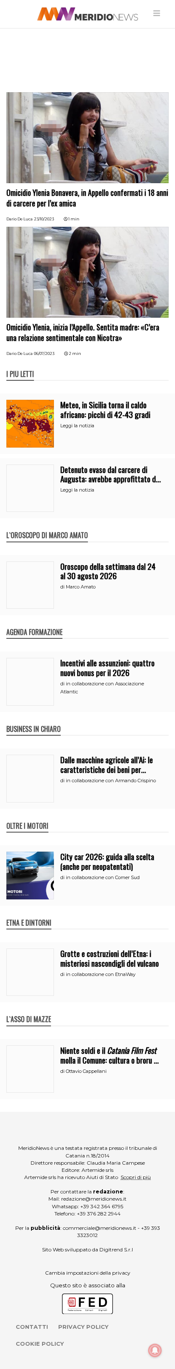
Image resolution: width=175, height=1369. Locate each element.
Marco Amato (81, 587)
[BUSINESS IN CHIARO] (33, 720)
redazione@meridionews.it (94, 1199)
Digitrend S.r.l (116, 1249)
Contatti (32, 1326)
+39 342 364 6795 (101, 1206)
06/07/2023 (44, 353)
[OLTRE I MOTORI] (27, 817)
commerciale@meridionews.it (99, 1228)
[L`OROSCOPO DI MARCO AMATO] (47, 526)
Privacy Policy (83, 1326)
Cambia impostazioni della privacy (87, 1273)
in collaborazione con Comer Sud (103, 877)
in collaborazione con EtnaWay (100, 974)
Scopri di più (136, 1177)
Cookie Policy (40, 1343)
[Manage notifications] (155, 1350)
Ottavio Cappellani (86, 1071)
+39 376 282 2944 (99, 1213)
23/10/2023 (44, 219)
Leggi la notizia (77, 426)
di (63, 587)
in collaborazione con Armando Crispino (111, 780)
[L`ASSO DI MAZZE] (28, 1010)
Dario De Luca (19, 219)
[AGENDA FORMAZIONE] (34, 623)
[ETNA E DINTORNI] (28, 913)
